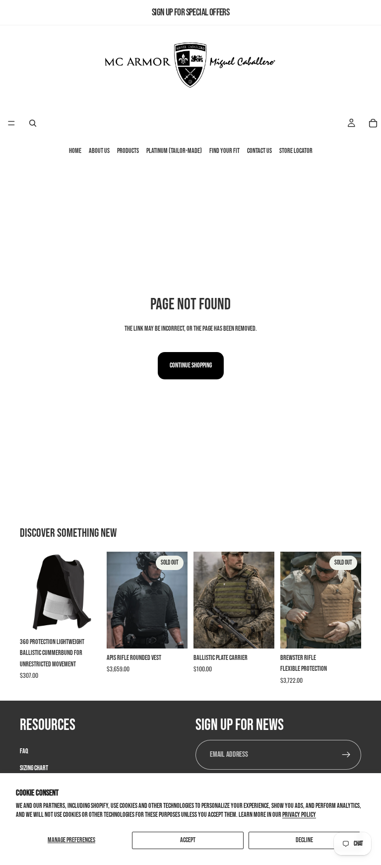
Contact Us (259, 151)
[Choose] (85, 617)
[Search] (33, 123)
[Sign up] (346, 754)
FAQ (24, 750)
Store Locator (296, 151)
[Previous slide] (31, 592)
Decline (304, 840)
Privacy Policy (299, 814)
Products (128, 151)
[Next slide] (90, 592)
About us (99, 151)
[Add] (259, 633)
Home (75, 151)
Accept (187, 840)
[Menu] (11, 123)
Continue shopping (191, 365)
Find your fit (224, 151)
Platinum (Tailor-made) (174, 151)
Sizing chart (34, 768)
